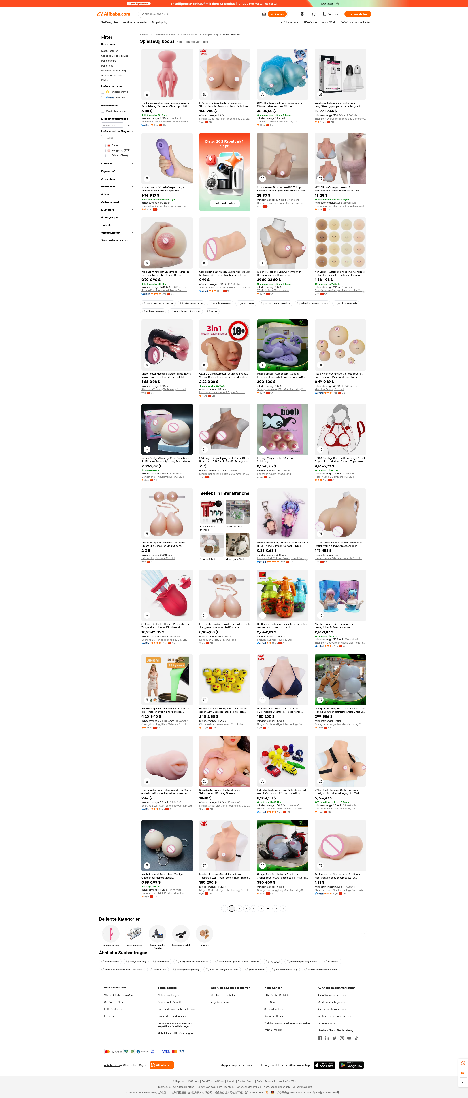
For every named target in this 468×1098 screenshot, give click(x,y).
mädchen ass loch (193, 303)
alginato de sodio (155, 311)
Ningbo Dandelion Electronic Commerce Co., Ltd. (224, 473)
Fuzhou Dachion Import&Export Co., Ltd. (164, 290)
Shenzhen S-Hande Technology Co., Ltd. (164, 639)
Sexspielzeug (210, 34)
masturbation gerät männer (224, 969)
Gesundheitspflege (165, 34)
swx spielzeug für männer (187, 311)
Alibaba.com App (299, 1065)
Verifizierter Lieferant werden (334, 1015)
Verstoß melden (273, 1029)
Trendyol (270, 1081)
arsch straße (159, 969)
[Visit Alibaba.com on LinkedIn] (327, 1038)
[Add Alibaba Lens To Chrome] (162, 1065)
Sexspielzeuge (189, 34)
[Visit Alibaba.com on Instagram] (342, 1038)
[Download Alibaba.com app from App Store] (324, 1065)
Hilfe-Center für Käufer (277, 995)
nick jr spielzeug (138, 961)
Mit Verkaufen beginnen (331, 1002)
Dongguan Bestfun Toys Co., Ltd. (217, 639)
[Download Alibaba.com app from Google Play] (351, 1065)
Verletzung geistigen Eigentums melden (287, 1022)
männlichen (163, 961)
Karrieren (109, 1015)
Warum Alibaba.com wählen (119, 995)
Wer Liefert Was (287, 1081)
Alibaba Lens (112, 1065)
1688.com (193, 1081)
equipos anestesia (347, 303)
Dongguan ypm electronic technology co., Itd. (340, 205)
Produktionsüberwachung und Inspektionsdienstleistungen (175, 1024)
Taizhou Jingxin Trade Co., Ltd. (158, 558)
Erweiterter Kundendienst (172, 1015)
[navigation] (117, 472)
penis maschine (257, 969)
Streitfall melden (273, 1009)
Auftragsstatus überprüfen (333, 1009)
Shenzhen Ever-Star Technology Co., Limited (224, 287)
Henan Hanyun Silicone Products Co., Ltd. (338, 558)
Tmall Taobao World (213, 1081)
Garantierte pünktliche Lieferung (176, 1009)
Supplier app (229, 1065)
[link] (463, 1063)
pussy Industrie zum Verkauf (194, 961)
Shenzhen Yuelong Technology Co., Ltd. (163, 389)
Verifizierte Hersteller (223, 995)
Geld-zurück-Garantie (170, 1002)
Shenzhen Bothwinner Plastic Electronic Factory (340, 642)
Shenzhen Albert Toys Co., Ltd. (274, 473)
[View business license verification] (267, 1092)
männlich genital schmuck (314, 303)
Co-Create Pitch (113, 1002)
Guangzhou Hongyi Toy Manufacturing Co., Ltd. (282, 389)
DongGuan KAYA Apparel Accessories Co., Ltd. (340, 290)
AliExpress (179, 1081)
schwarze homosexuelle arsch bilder (124, 969)
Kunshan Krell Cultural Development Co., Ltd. (282, 558)
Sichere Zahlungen (168, 995)
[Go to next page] (283, 908)
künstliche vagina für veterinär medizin (239, 961)
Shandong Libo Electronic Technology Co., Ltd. (167, 121)
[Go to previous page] (224, 908)
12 (276, 908)
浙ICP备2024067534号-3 (327, 1092)
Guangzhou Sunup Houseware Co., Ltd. (163, 205)
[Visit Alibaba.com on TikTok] (356, 1038)
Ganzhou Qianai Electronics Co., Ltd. (277, 121)
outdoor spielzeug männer (304, 961)
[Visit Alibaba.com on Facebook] (320, 1038)
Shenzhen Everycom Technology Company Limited (340, 118)
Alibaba (144, 34)
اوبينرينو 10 (275, 961)
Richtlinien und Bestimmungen (175, 1033)
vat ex (214, 311)
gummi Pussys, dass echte (159, 303)
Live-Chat (269, 1002)
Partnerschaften (327, 1022)
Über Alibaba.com (115, 987)
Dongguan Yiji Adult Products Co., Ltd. (162, 476)
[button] (264, 14)
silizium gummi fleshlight (277, 303)
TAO (259, 1081)
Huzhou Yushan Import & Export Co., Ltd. (222, 392)
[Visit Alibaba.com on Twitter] (334, 1038)
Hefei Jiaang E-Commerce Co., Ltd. (334, 476)
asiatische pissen (222, 303)
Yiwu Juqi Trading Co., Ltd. (329, 389)
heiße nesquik (112, 961)
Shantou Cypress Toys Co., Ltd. (274, 639)
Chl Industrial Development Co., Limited (221, 724)
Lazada (231, 1081)
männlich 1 (333, 961)
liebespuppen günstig (188, 969)
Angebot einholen (221, 1002)
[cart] (314, 14)
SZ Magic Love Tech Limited (273, 290)
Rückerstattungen (274, 1015)
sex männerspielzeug (286, 969)
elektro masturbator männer (323, 969)
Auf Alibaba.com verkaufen (333, 995)
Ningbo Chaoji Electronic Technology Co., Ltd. (282, 203)
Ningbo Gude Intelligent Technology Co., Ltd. (224, 118)
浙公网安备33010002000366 (294, 1092)
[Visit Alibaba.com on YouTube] (349, 1038)
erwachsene (247, 303)
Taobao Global (246, 1081)
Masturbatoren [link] (231, 34)
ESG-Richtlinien (113, 1009)
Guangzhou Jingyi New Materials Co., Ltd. (164, 724)
